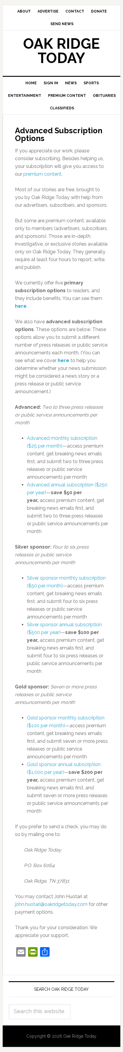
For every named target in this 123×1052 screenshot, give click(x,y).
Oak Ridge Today (61, 50)
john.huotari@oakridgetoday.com (51, 904)
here (21, 306)
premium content (42, 174)
